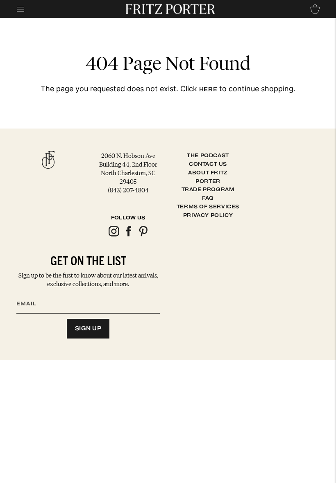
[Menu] (20, 9)
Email (32, 293)
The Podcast (208, 155)
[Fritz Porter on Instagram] (113, 235)
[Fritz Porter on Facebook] (128, 235)
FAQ (208, 198)
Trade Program (208, 189)
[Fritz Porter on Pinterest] (143, 235)
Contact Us (208, 164)
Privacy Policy (208, 215)
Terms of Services (208, 206)
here (208, 89)
